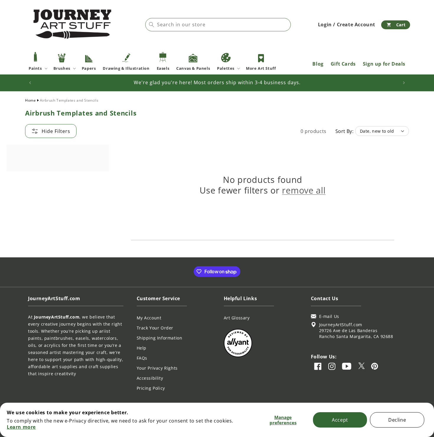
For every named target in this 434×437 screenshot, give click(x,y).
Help (141, 348)
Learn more (21, 427)
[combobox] (218, 24)
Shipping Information (159, 338)
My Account (149, 318)
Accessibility (150, 378)
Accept (340, 420)
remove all (303, 190)
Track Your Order (155, 328)
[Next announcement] (403, 82)
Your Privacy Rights (157, 368)
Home (30, 100)
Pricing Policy (151, 388)
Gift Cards (343, 64)
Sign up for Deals (384, 64)
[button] (395, 24)
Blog (317, 64)
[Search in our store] (151, 24)
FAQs (142, 358)
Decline (397, 420)
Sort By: (344, 131)
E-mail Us (329, 316)
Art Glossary (237, 318)
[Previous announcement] (30, 82)
